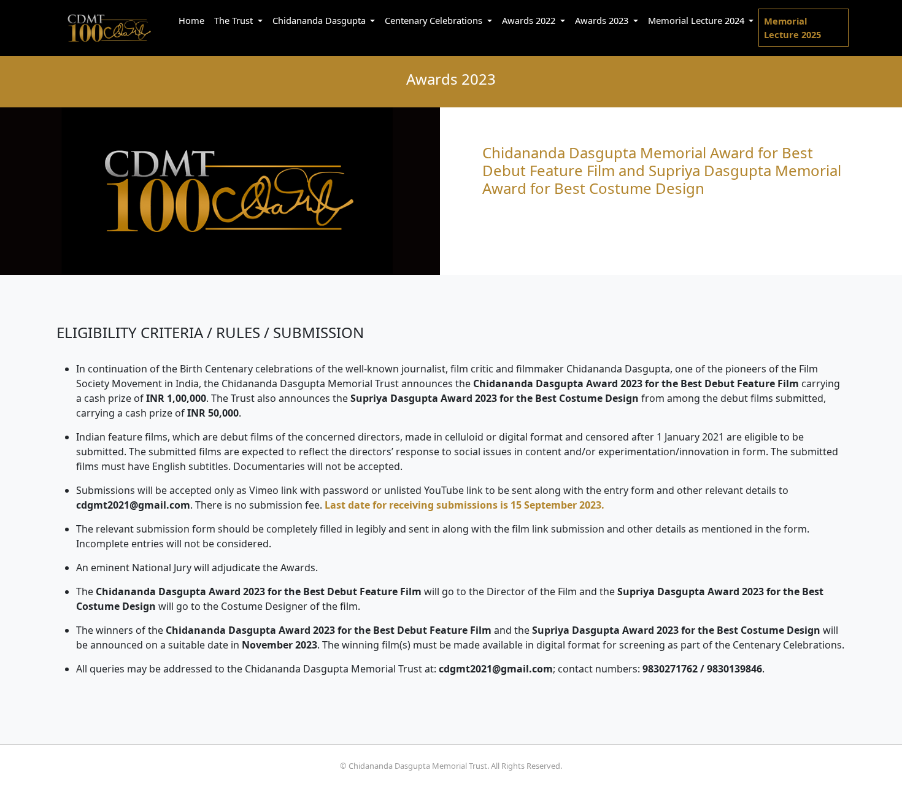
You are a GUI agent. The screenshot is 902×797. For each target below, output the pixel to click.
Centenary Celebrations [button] (435, 20)
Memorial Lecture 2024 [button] (697, 20)
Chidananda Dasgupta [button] (320, 20)
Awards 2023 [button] (603, 20)
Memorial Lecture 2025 (792, 27)
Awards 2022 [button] (530, 20)
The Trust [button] (234, 20)
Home (191, 20)
